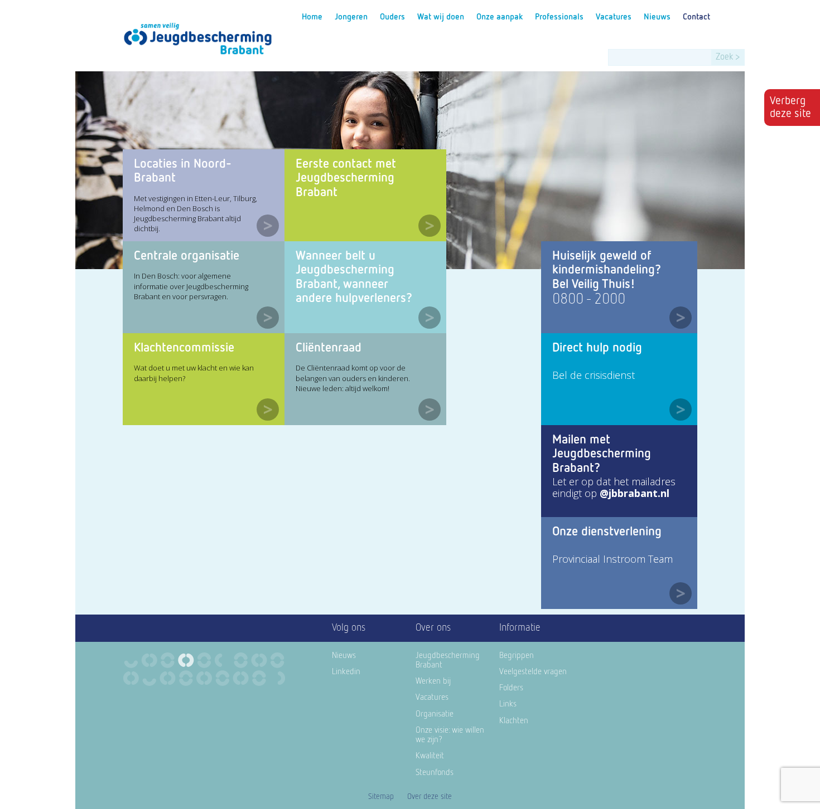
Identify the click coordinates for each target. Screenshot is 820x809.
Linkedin (346, 671)
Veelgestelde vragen (533, 671)
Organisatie (435, 714)
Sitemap (381, 797)
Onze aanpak (499, 17)
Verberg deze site (790, 107)
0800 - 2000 (588, 300)
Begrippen (516, 655)
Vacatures (613, 17)
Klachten (513, 721)
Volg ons (348, 628)
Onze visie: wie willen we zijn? (450, 735)
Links (508, 704)
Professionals (559, 17)
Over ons (433, 628)
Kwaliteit (430, 756)
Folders (511, 688)
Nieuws (657, 17)
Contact (696, 17)
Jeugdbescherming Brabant (448, 660)
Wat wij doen (440, 17)
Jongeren (351, 17)
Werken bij (433, 681)
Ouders (392, 17)
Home (312, 17)
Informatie (520, 628)
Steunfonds (435, 772)
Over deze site (429, 797)
